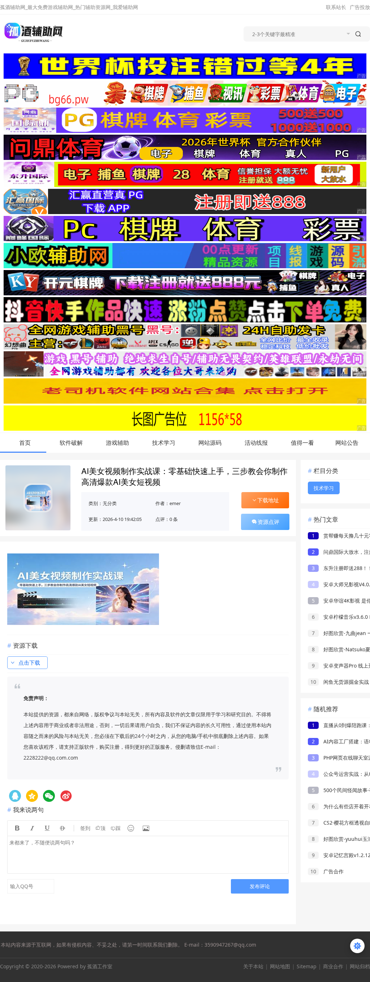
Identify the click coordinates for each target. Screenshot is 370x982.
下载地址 (268, 500)
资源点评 (268, 521)
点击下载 (29, 662)
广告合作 (327, 871)
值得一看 (302, 443)
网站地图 (280, 966)
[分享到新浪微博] (66, 796)
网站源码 (209, 443)
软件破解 (71, 443)
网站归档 (360, 966)
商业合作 (333, 966)
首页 (25, 443)
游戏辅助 (117, 443)
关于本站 (253, 966)
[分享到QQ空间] (15, 796)
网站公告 (346, 443)
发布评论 (260, 886)
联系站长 (336, 7)
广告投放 (360, 7)
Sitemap (307, 966)
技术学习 (163, 443)
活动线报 (256, 443)
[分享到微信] (49, 796)
